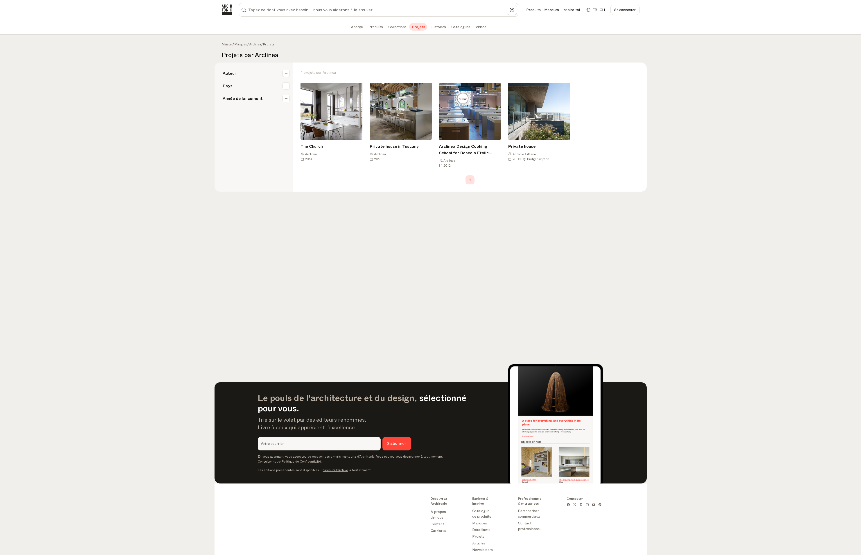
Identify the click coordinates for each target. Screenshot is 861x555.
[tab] (356, 27)
